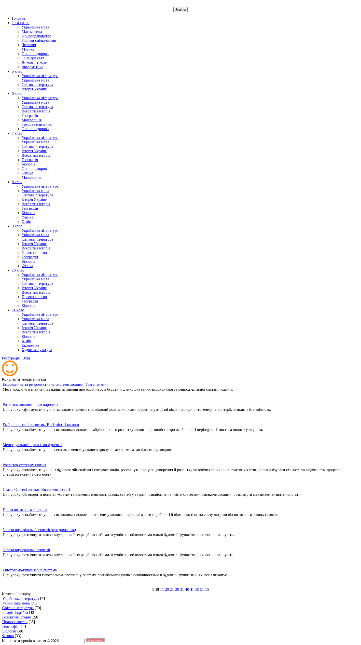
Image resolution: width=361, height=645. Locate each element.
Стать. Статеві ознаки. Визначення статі (36, 489)
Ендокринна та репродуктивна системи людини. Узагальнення (55, 384)
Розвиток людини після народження (33, 404)
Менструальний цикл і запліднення (32, 445)
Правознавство (15, 622)
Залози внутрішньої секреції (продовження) (39, 530)
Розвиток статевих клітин (24, 465)
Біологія (9, 631)
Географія (10, 626)
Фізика (8, 636)
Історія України (15, 612)
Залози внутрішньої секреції (26, 550)
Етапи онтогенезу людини (25, 510)
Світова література (18, 608)
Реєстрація (11, 358)
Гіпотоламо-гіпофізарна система (30, 570)
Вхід (26, 358)
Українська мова (16, 603)
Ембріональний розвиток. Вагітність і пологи (41, 425)
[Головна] (10, 375)
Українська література (20, 598)
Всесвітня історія (16, 617)
